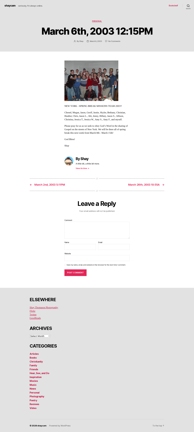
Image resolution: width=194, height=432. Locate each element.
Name (66, 242)
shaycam (9, 5)
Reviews (34, 404)
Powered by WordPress (60, 425)
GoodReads (35, 318)
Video (33, 408)
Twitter (33, 314)
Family (33, 365)
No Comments (114, 41)
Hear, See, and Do (39, 373)
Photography (37, 396)
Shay (81, 41)
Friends (34, 369)
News (33, 388)
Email (100, 242)
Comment (68, 220)
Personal (97, 21)
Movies (34, 381)
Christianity (36, 361)
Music (33, 384)
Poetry (33, 400)
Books (33, 357)
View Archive (82, 168)
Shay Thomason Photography (44, 307)
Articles (34, 353)
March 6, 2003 (96, 41)
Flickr (32, 311)
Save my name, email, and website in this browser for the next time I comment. (96, 265)
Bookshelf (173, 5)
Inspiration (36, 377)
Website (67, 253)
